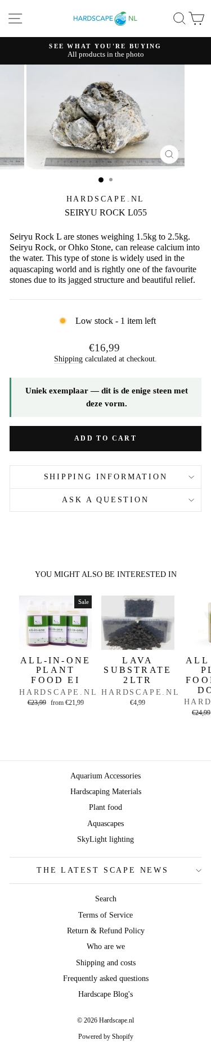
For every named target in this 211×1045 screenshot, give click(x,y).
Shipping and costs (106, 963)
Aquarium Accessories (105, 776)
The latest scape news (103, 870)
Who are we (106, 946)
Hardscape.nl (105, 199)
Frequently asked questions (106, 978)
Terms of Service (105, 915)
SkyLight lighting (105, 839)
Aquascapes (105, 823)
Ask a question (105, 500)
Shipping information (106, 477)
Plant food (105, 807)
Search (105, 899)
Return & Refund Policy (106, 931)
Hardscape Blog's (105, 994)
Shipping (68, 359)
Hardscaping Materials (105, 791)
